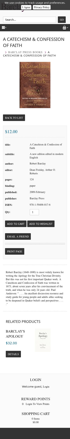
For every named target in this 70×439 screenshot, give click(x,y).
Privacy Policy (41, 7)
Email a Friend (18, 236)
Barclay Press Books (25, 52)
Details (13, 354)
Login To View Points (37, 404)
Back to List (14, 117)
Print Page (14, 251)
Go (62, 19)
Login (46, 386)
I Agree (26, 7)
